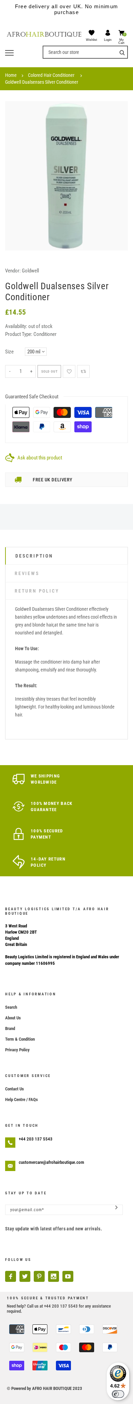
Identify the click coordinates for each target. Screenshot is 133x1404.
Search (11, 1007)
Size (9, 352)
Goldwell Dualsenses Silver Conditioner (41, 82)
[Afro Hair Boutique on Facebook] (10, 1276)
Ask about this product (39, 458)
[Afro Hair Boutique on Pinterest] (39, 1276)
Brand (10, 1028)
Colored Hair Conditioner (51, 75)
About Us (13, 1017)
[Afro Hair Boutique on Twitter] (24, 1276)
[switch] (118, 1394)
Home (11, 75)
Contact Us (14, 1088)
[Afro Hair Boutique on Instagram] (53, 1276)
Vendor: (13, 271)
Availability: (16, 326)
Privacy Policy (17, 1049)
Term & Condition (20, 1039)
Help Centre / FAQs (21, 1099)
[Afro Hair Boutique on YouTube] (67, 1276)
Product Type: (18, 334)
